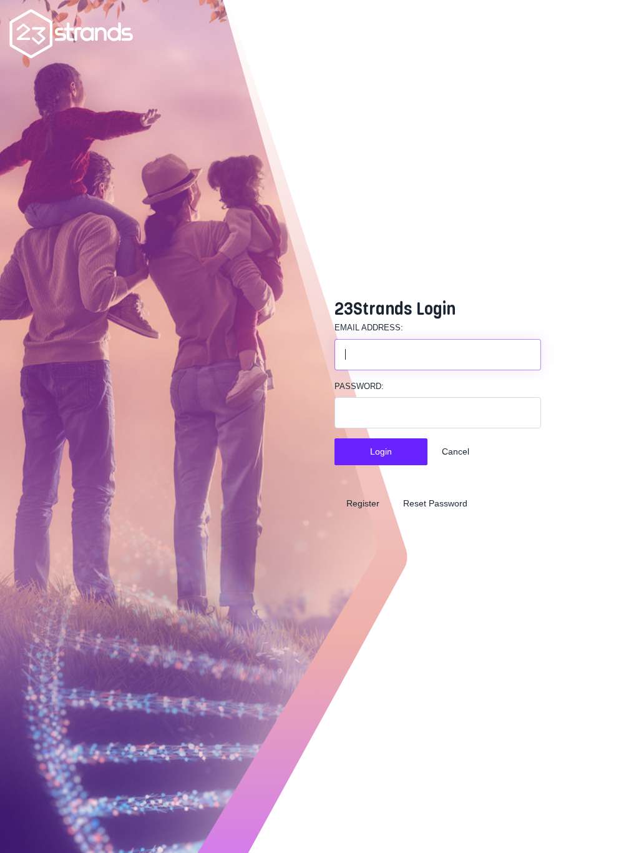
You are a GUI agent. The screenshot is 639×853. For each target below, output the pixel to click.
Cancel (455, 451)
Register (362, 503)
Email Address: (368, 327)
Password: (359, 386)
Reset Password (435, 503)
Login (381, 451)
